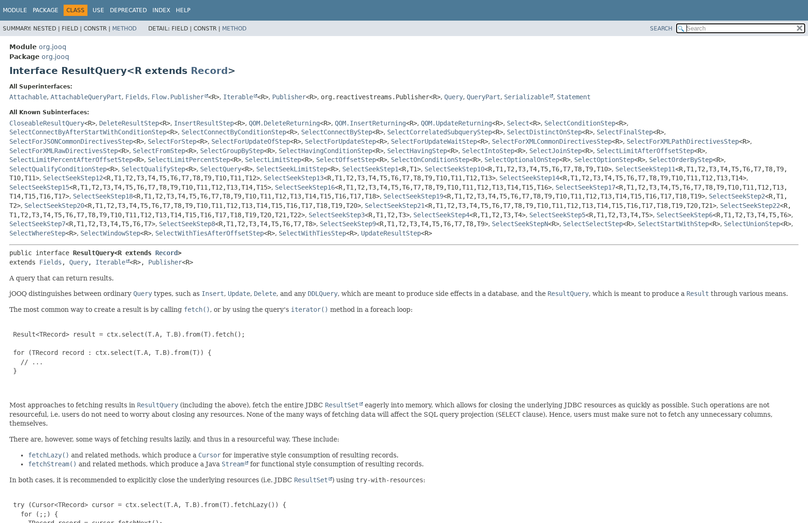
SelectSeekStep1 (370, 169)
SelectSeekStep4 (441, 215)
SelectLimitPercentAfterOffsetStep (71, 159)
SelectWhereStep (37, 233)
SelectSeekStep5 (557, 215)
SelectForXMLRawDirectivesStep (63, 151)
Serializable (526, 97)
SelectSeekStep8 (187, 224)
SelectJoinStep (555, 151)
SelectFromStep (159, 151)
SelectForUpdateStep (340, 141)
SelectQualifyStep (153, 169)
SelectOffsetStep (346, 159)
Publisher (289, 97)
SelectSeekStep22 (750, 205)
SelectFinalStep (625, 132)
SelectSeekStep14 (529, 178)
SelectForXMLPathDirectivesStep (683, 141)
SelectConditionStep (579, 123)
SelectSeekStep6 (684, 215)
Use (98, 10)
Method (124, 28)
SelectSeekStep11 (645, 169)
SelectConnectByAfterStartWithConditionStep (87, 132)
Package (45, 10)
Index (161, 10)
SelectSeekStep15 (39, 187)
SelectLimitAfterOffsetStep (645, 151)
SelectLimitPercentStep (189, 159)
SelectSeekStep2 (737, 196)
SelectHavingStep (417, 151)
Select (518, 123)
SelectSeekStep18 (103, 196)
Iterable (238, 97)
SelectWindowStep (110, 233)
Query (453, 97)
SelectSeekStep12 (73, 178)
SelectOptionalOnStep (521, 159)
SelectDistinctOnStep (544, 132)
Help (183, 10)
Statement (574, 97)
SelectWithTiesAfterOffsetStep (209, 233)
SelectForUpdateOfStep (250, 141)
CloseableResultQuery (46, 123)
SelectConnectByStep (336, 132)
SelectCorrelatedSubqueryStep (439, 132)
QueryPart (483, 97)
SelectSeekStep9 (348, 224)
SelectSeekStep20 (54, 205)
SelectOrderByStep (681, 159)
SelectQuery (220, 169)
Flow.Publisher (178, 97)
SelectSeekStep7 (37, 224)
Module (15, 10)
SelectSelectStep (593, 224)
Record (209, 70)
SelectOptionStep (604, 159)
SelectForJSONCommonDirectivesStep (71, 141)
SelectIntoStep (488, 151)
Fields (136, 97)
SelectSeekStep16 (305, 187)
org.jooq (52, 47)
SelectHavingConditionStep (325, 151)
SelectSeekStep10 (454, 169)
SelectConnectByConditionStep (233, 132)
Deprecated (128, 10)
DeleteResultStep (129, 123)
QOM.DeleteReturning (284, 123)
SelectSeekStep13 (294, 178)
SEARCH (661, 28)
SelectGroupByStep (232, 151)
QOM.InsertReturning (370, 123)
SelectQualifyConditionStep (58, 169)
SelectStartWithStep (673, 224)
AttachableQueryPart (86, 97)
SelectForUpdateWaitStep (434, 141)
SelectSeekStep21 (395, 205)
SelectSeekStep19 (413, 196)
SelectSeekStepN (520, 224)
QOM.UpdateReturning (456, 123)
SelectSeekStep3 (337, 215)
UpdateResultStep (391, 233)
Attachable (28, 97)
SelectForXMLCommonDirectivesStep (552, 141)
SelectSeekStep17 (585, 187)
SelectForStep (172, 141)
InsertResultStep (204, 123)
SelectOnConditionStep (430, 159)
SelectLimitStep (273, 159)
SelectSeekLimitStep (291, 169)
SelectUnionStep (752, 224)
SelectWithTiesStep (312, 233)
